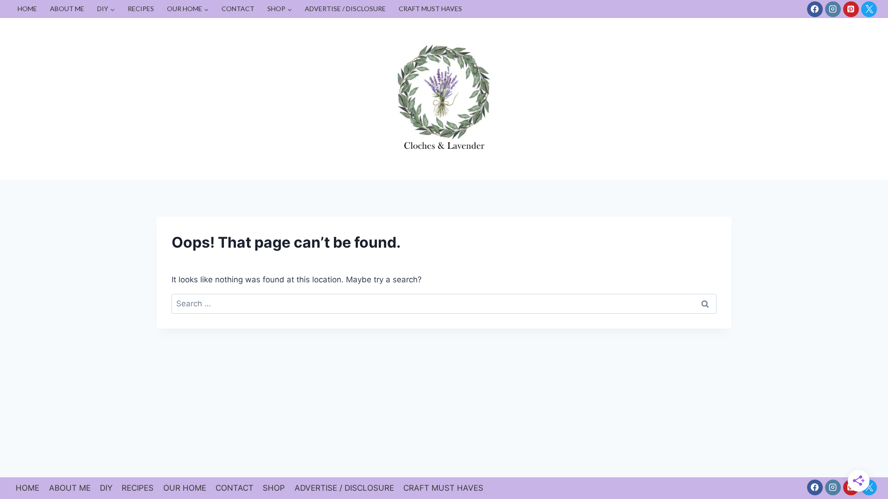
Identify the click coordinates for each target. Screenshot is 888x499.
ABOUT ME (67, 8)
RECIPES (141, 8)
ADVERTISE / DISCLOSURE (345, 8)
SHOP (274, 488)
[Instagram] (833, 9)
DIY (106, 488)
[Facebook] (815, 9)
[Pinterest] (851, 9)
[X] (869, 9)
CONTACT (238, 8)
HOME (27, 8)
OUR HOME (184, 488)
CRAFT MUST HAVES (430, 8)
